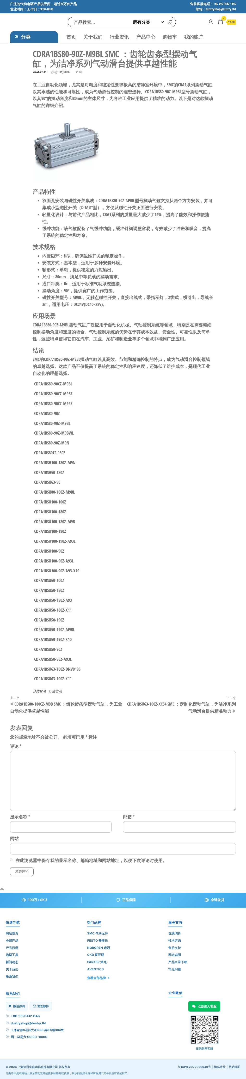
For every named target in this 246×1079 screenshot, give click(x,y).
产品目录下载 (177, 962)
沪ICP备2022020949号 (194, 1067)
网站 (14, 838)
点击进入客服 (207, 1006)
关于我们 (93, 36)
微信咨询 (19, 1006)
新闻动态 (12, 962)
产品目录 (12, 948)
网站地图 (234, 1067)
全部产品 (12, 940)
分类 (26, 36)
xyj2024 (64, 72)
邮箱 (129, 817)
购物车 (170, 36)
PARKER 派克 (97, 962)
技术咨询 (174, 940)
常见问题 (174, 969)
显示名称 (20, 817)
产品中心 (145, 36)
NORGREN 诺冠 (98, 948)
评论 (16, 746)
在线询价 (174, 933)
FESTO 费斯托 (97, 940)
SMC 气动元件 (97, 933)
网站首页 (12, 933)
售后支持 (174, 948)
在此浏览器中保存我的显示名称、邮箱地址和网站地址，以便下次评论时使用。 (91, 860)
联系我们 (12, 976)
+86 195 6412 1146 (25, 1016)
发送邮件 (43, 1006)
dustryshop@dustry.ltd (28, 1023)
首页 (71, 36)
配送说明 (174, 955)
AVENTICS (95, 969)
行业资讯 (119, 36)
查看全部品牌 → (98, 978)
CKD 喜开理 (95, 955)
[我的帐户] (211, 21)
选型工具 (12, 955)
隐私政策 (220, 1067)
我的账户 (193, 36)
